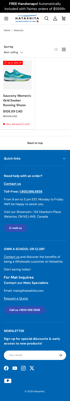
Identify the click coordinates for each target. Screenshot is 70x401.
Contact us (12, 257)
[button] (64, 18)
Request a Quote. (16, 298)
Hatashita (39, 391)
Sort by (8, 46)
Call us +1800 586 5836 (24, 310)
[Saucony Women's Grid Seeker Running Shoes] (17, 75)
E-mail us (15, 228)
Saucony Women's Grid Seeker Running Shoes (17, 100)
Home (7, 30)
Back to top (35, 143)
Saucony (19, 30)
